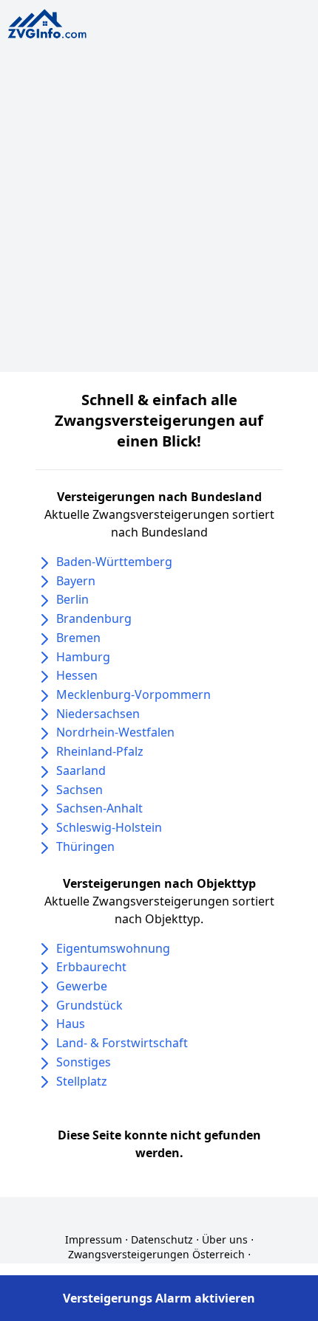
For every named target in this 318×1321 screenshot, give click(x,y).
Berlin (72, 599)
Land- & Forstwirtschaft (122, 1043)
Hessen (77, 675)
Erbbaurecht (91, 967)
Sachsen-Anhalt (99, 808)
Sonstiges (83, 1062)
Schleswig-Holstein (109, 827)
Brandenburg (94, 618)
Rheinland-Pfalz (99, 751)
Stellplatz (81, 1081)
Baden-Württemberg (114, 561)
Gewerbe (81, 986)
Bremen (78, 638)
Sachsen (79, 790)
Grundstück (89, 1005)
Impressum (93, 1239)
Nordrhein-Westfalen (115, 732)
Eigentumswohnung (113, 948)
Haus (70, 1023)
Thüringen (85, 846)
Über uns (225, 1239)
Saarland (81, 770)
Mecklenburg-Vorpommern (133, 694)
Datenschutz (162, 1239)
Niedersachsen (98, 714)
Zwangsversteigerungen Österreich (156, 1254)
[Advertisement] (159, 213)
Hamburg (83, 657)
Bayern (75, 581)
